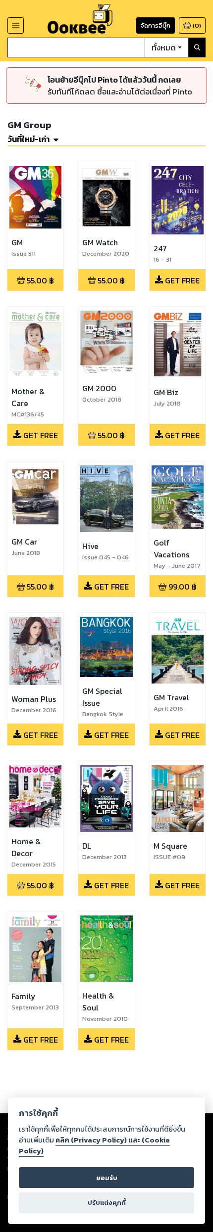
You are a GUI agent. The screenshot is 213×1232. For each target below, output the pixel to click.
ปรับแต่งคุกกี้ (107, 1202)
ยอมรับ (106, 1178)
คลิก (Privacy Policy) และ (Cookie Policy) (94, 1145)
